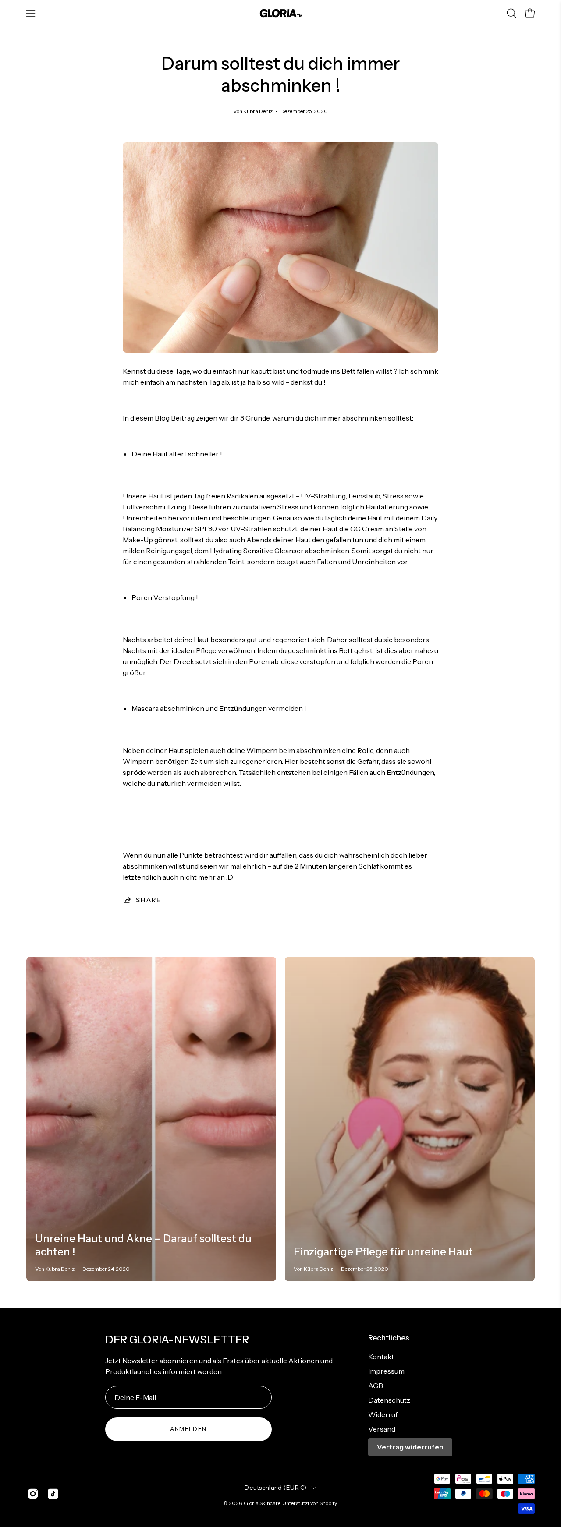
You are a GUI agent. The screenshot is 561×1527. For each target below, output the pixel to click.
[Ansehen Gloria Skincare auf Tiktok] (53, 1493)
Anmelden (188, 1429)
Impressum (386, 1371)
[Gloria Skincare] (280, 13)
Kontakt (381, 1356)
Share (148, 900)
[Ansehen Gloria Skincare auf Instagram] (32, 1493)
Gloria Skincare (262, 1503)
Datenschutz (389, 1400)
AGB (375, 1385)
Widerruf (383, 1414)
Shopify (328, 1503)
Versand (381, 1428)
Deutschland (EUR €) (275, 1488)
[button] (511, 13)
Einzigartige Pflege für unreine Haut (383, 1251)
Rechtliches (388, 1337)
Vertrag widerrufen (410, 1446)
